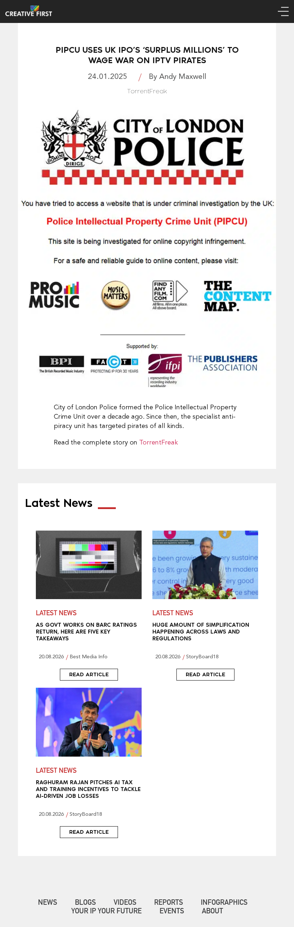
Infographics (224, 903)
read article (89, 674)
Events (172, 912)
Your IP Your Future (106, 912)
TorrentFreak (158, 442)
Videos (125, 903)
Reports (168, 903)
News (47, 903)
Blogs (85, 903)
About (212, 912)
